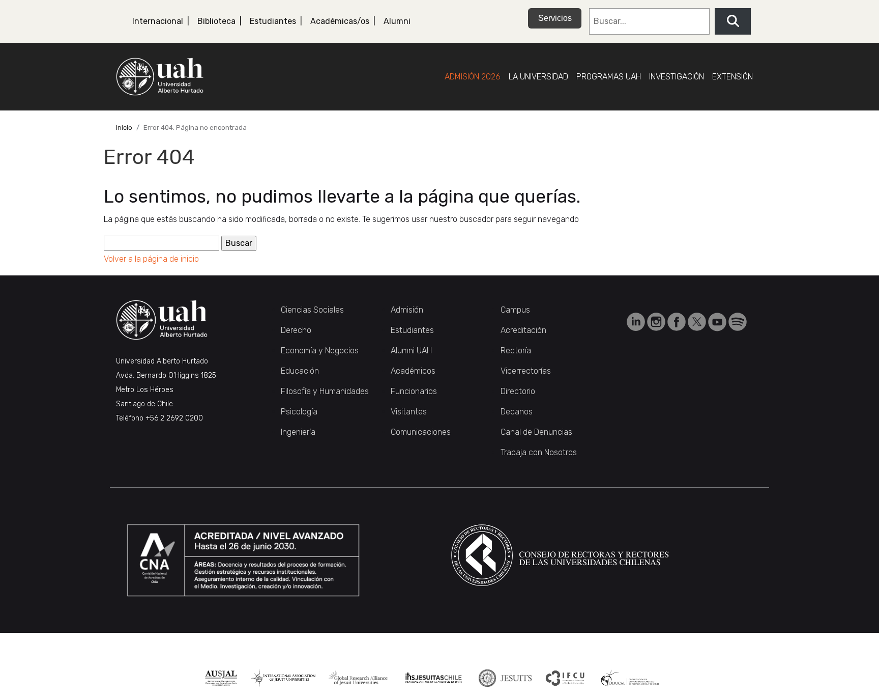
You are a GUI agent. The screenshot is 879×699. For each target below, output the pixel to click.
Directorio (518, 391)
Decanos (517, 411)
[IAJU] (283, 678)
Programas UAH (608, 76)
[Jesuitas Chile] (433, 678)
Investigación (676, 76)
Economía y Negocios (320, 350)
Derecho (296, 330)
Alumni (397, 21)
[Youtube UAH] (718, 321)
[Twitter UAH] (698, 321)
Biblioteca (216, 21)
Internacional (157, 21)
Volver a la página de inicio (151, 259)
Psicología (299, 411)
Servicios (555, 18)
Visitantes (409, 411)
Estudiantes (273, 21)
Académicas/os (339, 21)
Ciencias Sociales (312, 310)
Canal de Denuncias (536, 432)
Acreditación (523, 330)
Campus (515, 310)
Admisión (407, 310)
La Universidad (538, 76)
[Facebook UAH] (677, 321)
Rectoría (516, 350)
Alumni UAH (411, 350)
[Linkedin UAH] (637, 321)
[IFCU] (565, 678)
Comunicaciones (421, 432)
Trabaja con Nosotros (539, 452)
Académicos (413, 371)
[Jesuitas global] (505, 678)
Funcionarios (414, 391)
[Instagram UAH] (657, 321)
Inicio (124, 127)
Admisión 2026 (473, 76)
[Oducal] (631, 678)
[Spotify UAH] (737, 321)
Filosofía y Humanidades (325, 391)
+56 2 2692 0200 (174, 418)
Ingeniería (298, 432)
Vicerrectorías (526, 371)
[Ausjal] (221, 678)
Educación (300, 371)
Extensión (732, 76)
